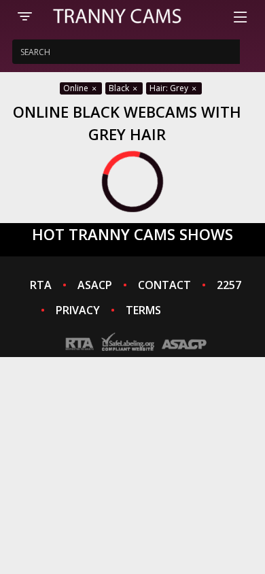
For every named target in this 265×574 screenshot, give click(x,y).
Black (120, 88)
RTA (41, 284)
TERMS (143, 310)
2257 (229, 284)
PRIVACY (78, 310)
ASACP (94, 284)
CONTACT (164, 284)
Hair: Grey (169, 88)
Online (76, 88)
